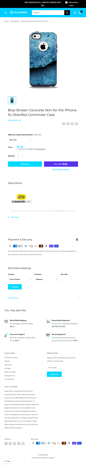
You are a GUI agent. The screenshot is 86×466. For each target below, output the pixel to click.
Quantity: (11, 156)
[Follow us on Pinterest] (18, 443)
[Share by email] (76, 123)
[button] (47, 149)
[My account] (75, 12)
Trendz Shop (9, 379)
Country (11, 274)
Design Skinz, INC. (15, 120)
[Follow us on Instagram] (14, 443)
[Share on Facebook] (63, 123)
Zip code (64, 274)
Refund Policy (12, 298)
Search (7, 361)
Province (38, 274)
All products (15, 21)
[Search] (67, 12)
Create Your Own (11, 357)
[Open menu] (5, 13)
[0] (79, 12)
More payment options (61, 169)
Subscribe (54, 374)
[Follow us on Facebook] (6, 443)
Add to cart (25, 164)
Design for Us (9, 375)
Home (6, 21)
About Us (8, 365)
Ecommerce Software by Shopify (43, 458)
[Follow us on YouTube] (23, 443)
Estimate (14, 287)
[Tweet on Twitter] (72, 123)
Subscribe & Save (73, 3)
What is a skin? (10, 372)
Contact (7, 368)
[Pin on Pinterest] (68, 123)
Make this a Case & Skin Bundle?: (24, 135)
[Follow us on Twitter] (10, 443)
